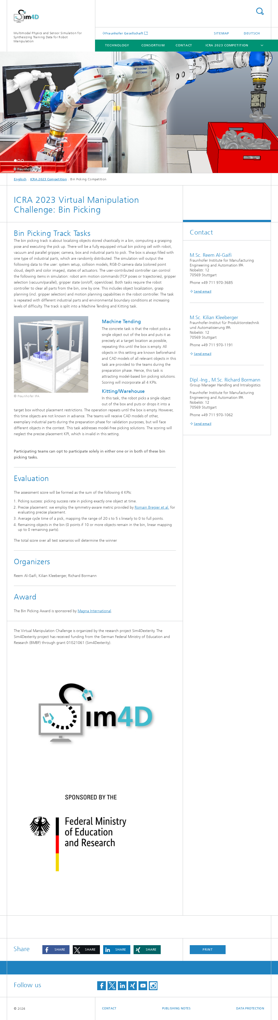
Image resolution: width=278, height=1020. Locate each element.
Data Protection (250, 1008)
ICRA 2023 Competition (227, 45)
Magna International (94, 611)
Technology (117, 45)
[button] (15, 160)
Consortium (153, 45)
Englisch (20, 179)
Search (259, 11)
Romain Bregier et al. (152, 507)
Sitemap (221, 33)
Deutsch (252, 33)
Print (208, 949)
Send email (202, 291)
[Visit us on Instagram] (153, 985)
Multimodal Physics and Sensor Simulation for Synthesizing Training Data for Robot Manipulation (48, 37)
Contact (184, 45)
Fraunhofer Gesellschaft (124, 33)
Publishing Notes (176, 1008)
